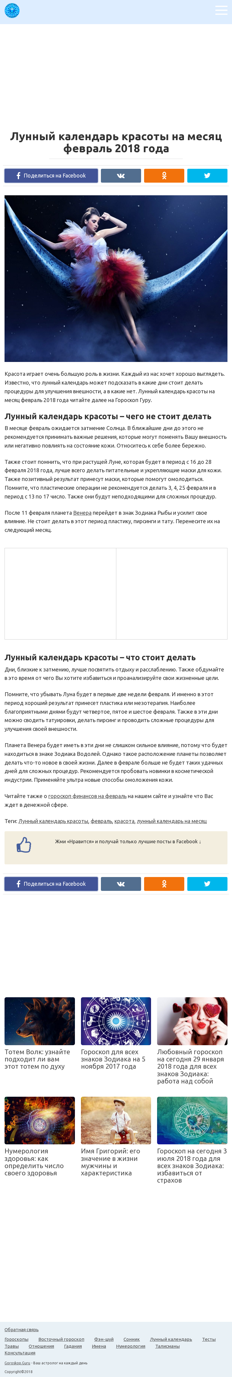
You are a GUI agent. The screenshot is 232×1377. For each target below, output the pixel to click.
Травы (12, 1346)
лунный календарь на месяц (172, 821)
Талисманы (167, 1346)
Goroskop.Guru (17, 1363)
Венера (82, 513)
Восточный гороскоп (61, 1339)
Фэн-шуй (104, 1339)
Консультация (20, 1352)
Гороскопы (16, 1339)
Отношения (41, 1346)
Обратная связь (22, 1329)
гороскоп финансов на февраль (87, 796)
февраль (101, 821)
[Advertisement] (118, 74)
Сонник (132, 1339)
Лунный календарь (171, 1339)
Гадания (73, 1346)
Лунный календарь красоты (53, 821)
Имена (99, 1346)
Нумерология (130, 1346)
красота (124, 821)
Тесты (209, 1339)
